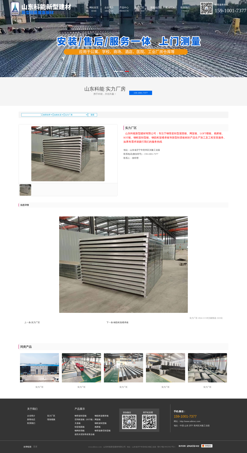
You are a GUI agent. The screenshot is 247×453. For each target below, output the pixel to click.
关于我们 (32, 408)
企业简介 (109, 9)
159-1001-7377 (141, 93)
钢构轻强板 (80, 431)
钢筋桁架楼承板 (121, 322)
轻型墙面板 (80, 427)
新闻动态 (155, 9)
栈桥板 (98, 427)
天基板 (78, 423)
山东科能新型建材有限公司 (114, 447)
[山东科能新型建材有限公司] (29, 8)
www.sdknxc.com (95, 447)
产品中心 (124, 9)
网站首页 (93, 9)
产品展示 (80, 408)
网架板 (98, 419)
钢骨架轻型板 (81, 416)
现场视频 (170, 9)
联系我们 (185, 9)
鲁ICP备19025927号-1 (167, 447)
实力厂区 (140, 9)
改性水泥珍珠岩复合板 (85, 434)
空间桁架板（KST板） (84, 419)
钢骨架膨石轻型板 (103, 431)
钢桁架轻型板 (101, 423)
